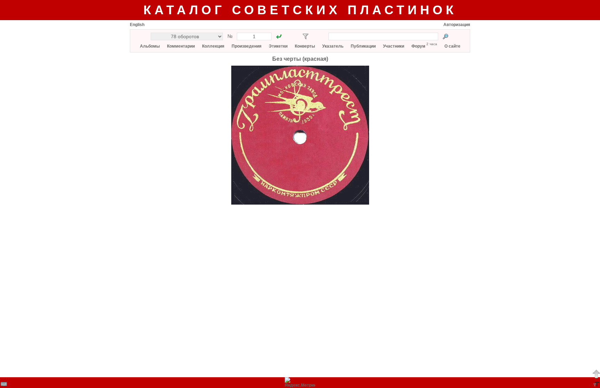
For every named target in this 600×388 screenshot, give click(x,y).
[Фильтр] (305, 36)
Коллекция (213, 46)
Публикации (363, 46)
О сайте (452, 46)
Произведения (246, 46)
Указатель (332, 46)
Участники (393, 46)
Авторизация (456, 24)
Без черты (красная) (300, 59)
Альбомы (150, 46)
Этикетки (278, 46)
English (137, 24)
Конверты (305, 46)
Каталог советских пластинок (300, 10)
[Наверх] (596, 373)
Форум (418, 46)
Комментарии (181, 46)
